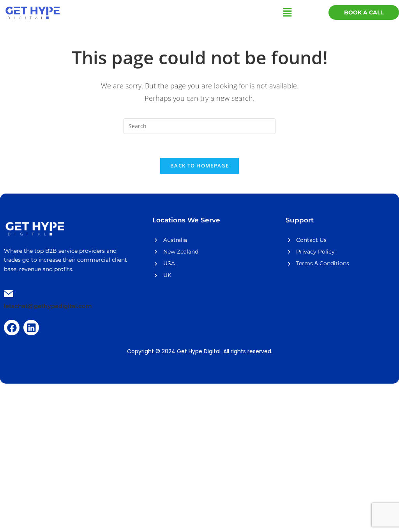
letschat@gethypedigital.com (48, 306)
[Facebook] (11, 327)
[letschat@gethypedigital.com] (8, 294)
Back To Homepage (199, 165)
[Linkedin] (31, 327)
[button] (287, 12)
